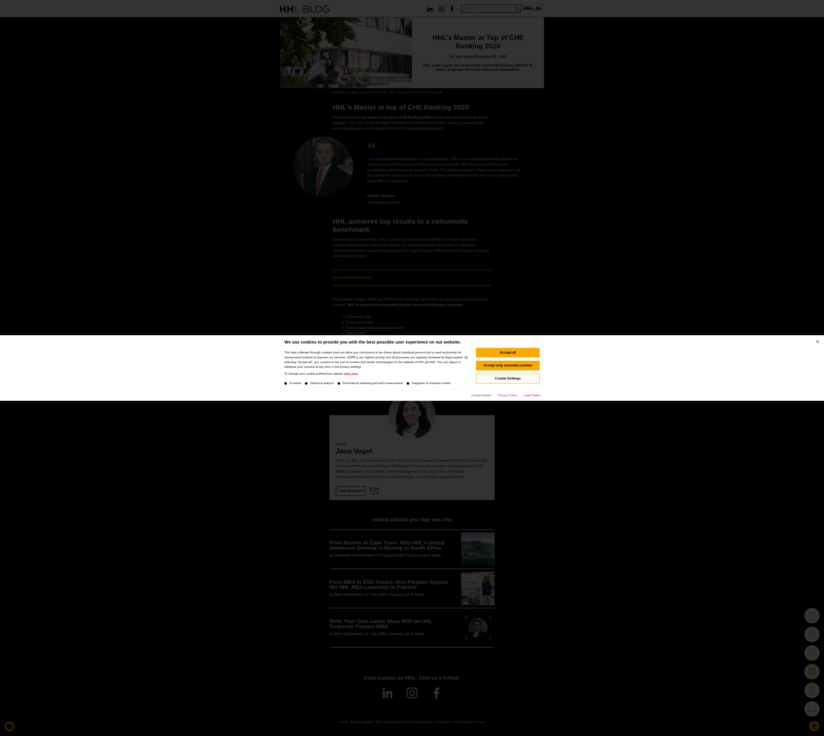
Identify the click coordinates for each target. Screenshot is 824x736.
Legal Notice (532, 395)
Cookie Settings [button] (508, 378)
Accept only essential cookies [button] (507, 365)
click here (351, 373)
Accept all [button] (508, 352)
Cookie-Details (481, 395)
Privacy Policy (507, 395)
